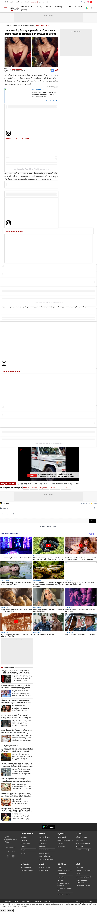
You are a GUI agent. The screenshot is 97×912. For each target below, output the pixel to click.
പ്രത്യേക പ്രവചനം (63, 894)
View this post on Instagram (17, 138)
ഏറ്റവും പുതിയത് (11, 746)
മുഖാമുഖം (43, 840)
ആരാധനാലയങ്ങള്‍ (64, 871)
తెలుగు (27, 2)
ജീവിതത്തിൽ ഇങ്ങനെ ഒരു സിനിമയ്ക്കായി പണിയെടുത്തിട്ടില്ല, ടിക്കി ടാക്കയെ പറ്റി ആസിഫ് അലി (15, 687)
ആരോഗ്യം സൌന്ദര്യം (83, 871)
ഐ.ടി (23, 850)
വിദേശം (24, 840)
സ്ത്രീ (69, 7)
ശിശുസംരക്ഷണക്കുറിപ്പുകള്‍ (81, 881)
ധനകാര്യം (24, 847)
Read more (32, 475)
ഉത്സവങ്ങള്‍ (61, 874)
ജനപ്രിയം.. (65, 488)
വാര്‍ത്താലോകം (27, 7)
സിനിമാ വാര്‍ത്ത (27, 26)
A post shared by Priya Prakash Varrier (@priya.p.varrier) (48, 302)
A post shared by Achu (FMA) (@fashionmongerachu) (31, 169)
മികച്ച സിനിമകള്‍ (45, 856)
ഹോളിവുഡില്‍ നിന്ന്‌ (46, 859)
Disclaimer (30, 901)
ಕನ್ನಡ (40, 2)
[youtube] (91, 2)
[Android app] (48, 827)
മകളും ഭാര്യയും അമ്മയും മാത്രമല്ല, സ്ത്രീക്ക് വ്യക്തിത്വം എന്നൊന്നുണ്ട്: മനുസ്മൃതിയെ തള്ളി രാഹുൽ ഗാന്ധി (16, 810)
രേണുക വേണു (17, 69)
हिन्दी (6, 2)
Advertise (22, 901)
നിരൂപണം (42, 844)
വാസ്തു (60, 880)
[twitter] (84, 2)
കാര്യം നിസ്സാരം (44, 837)
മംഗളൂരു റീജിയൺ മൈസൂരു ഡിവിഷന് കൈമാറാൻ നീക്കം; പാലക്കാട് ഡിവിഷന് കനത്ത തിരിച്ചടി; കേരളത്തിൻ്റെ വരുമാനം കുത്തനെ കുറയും (17, 750)
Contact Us (38, 901)
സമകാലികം (25, 844)
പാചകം (78, 874)
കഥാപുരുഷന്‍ (44, 853)
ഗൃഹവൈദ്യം (61, 847)
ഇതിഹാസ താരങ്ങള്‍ (83, 844)
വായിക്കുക (9, 667)
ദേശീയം (24, 837)
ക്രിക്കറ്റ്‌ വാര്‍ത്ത (81, 837)
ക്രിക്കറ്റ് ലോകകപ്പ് (82, 850)
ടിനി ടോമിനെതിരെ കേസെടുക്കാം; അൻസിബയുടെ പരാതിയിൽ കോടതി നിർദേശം (16, 701)
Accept (3, 911)
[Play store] (87, 8)
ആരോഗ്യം (59, 7)
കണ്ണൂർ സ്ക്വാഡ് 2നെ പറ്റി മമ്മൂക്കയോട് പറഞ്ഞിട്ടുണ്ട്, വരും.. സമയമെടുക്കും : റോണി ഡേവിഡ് (15, 672)
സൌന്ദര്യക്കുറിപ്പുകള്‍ (83, 877)
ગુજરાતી (45, 2)
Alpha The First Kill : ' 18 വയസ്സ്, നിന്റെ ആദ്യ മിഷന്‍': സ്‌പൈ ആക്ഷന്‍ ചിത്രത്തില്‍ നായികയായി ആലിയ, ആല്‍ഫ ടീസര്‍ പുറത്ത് (17, 716)
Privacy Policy (46, 901)
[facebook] (81, 2)
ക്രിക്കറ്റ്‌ (24, 10)
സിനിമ (48, 7)
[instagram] (87, 2)
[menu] (6, 8)
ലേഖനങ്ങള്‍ (61, 837)
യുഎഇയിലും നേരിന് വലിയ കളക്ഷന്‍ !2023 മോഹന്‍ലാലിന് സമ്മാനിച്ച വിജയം (48, 484)
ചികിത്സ (60, 844)
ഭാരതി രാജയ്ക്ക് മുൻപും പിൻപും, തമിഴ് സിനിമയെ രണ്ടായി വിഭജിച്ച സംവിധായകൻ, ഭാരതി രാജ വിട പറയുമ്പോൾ (16, 731)
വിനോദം (7, 26)
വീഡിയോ (78, 7)
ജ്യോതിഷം (44, 488)
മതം (59, 867)
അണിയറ (42, 847)
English (12, 2)
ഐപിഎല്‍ (80, 847)
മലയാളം (34, 2)
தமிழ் (17, 2)
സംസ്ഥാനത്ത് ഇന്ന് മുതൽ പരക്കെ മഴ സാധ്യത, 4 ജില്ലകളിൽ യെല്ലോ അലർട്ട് (17, 765)
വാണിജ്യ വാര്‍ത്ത (27, 871)
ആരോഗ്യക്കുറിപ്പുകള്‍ (65, 840)
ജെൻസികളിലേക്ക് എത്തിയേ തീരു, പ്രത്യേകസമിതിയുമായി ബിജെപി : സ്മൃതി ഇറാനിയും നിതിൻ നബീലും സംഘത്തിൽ (16, 795)
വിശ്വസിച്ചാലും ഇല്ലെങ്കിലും (63, 885)
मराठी (22, 2)
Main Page (8, 901)
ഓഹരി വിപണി (26, 867)
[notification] (91, 8)
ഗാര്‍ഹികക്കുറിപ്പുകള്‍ (83, 885)
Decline (10, 911)
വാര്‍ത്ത (34, 488)
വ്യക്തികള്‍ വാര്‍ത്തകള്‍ (65, 890)
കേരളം (40, 7)
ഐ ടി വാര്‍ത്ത (44, 867)
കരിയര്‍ (23, 853)
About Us (15, 901)
